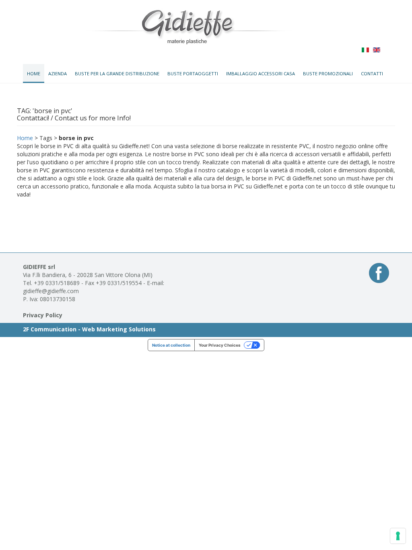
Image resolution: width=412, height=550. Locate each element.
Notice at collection (171, 345)
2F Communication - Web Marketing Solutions (89, 329)
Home (25, 138)
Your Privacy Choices (220, 345)
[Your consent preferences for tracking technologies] (398, 536)
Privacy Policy (42, 315)
